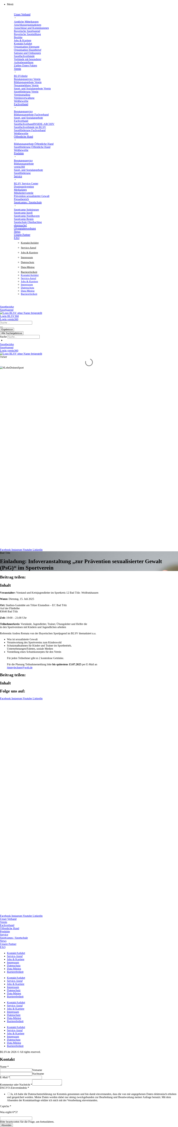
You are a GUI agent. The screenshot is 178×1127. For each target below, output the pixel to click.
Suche (3, 336)
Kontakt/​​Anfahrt (30, 242)
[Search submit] (1, 327)
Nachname (38, 1073)
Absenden (6, 1125)
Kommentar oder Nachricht (16, 1084)
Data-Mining (28, 267)
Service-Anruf (28, 247)
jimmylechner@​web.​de (20, 667)
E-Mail (5, 1077)
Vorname (37, 1070)
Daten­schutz (27, 262)
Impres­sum (27, 257)
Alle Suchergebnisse (11, 333)
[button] (92, 4)
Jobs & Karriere (29, 252)
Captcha (5, 1106)
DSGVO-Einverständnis (14, 1087)
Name (4, 1066)
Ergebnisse (7, 329)
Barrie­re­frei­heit (29, 272)
